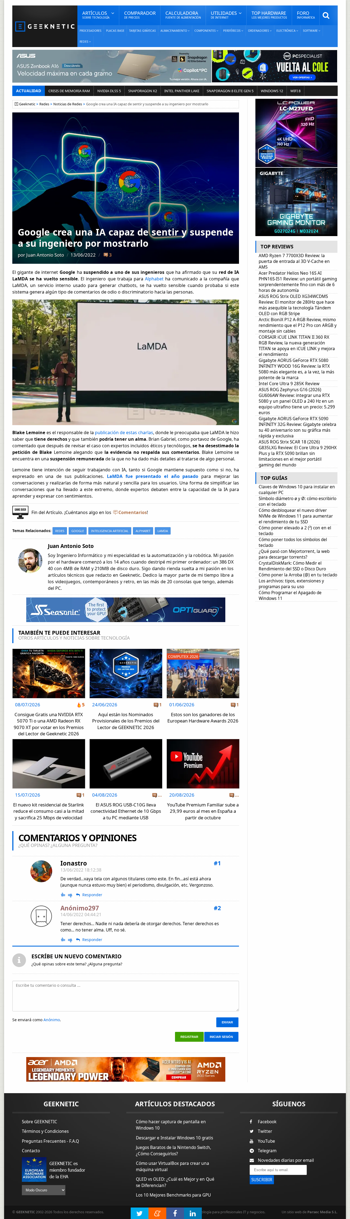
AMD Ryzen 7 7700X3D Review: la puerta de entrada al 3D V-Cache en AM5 (294, 261)
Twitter (265, 1131)
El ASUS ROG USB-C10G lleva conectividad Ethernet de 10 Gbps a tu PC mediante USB (126, 811)
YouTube (266, 1141)
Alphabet (154, 279)
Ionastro (73, 863)
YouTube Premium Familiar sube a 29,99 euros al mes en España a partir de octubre (203, 811)
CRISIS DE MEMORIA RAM (69, 90)
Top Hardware (269, 14)
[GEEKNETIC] (45, 26)
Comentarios (132, 512)
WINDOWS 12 (272, 90)
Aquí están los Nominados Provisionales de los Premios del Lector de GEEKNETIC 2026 (125, 720)
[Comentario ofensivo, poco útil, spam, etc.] (72, 895)
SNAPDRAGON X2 (142, 90)
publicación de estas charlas (124, 432)
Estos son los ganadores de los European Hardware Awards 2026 (202, 717)
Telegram (267, 1151)
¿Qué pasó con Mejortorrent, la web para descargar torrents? (294, 554)
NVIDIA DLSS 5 (109, 90)
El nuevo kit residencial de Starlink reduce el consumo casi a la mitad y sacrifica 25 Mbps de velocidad (48, 811)
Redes (44, 104)
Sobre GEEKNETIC (39, 1122)
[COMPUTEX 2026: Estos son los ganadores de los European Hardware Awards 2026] (203, 650)
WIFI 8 (295, 90)
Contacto (31, 1151)
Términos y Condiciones (45, 1131)
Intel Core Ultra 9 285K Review (289, 384)
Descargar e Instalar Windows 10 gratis (174, 1138)
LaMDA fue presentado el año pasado (152, 476)
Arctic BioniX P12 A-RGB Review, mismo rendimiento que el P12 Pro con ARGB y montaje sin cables (298, 325)
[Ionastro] (41, 871)
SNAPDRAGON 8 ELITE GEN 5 (230, 90)
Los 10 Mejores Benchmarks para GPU (173, 1195)
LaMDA (163, 531)
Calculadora (183, 14)
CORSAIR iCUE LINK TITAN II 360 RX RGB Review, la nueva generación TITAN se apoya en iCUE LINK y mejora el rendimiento (297, 345)
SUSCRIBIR (261, 1180)
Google (77, 531)
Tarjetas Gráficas (142, 31)
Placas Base (115, 31)
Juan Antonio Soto (45, 255)
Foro (306, 14)
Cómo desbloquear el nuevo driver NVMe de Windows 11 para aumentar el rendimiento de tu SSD (296, 516)
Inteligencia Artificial (110, 531)
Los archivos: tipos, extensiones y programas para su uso (291, 584)
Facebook (267, 1122)
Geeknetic (27, 104)
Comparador (140, 14)
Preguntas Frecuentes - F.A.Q (50, 1141)
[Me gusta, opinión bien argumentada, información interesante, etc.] (63, 894)
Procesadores (90, 31)
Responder (92, 895)
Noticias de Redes (67, 104)
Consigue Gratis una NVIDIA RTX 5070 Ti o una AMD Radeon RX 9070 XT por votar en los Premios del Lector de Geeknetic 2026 (49, 724)
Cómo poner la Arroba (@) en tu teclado (298, 575)
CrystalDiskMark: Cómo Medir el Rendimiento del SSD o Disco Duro (292, 566)
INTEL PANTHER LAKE (181, 90)
